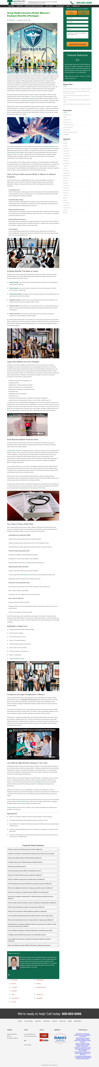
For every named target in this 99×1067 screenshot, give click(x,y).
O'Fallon (39, 983)
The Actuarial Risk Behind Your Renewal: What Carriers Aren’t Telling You (83, 1053)
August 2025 (65, 165)
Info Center (49, 6)
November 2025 (66, 158)
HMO (28, 562)
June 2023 (65, 195)
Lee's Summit (15, 998)
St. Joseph (14, 987)
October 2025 (66, 160)
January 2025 (66, 170)
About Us (19, 6)
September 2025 (66, 163)
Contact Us (76, 6)
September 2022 (66, 207)
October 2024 (66, 178)
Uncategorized (66, 134)
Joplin (13, 994)
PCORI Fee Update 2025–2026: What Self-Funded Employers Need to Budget (82, 1049)
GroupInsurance (71, 12)
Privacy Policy (46, 1021)
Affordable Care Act (67, 114)
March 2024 (65, 183)
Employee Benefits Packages (34, 6)
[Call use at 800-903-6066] (71, 2)
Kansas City (40, 994)
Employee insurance (67, 122)
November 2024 (66, 175)
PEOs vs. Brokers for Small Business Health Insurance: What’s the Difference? (83, 1045)
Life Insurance (13, 294)
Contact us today (11, 807)
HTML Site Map (77, 1021)
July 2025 (65, 168)
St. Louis (14, 1002)
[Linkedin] (9, 975)
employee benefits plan (50, 146)
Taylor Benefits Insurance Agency (15, 152)
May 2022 (65, 212)
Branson (14, 983)
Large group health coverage (16, 658)
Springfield (39, 998)
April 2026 (65, 145)
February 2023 (66, 202)
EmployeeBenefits (83, 12)
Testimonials (60, 6)
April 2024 (65, 180)
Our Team (11, 6)
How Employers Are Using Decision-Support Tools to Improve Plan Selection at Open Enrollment (82, 1040)
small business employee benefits (70, 132)
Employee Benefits (67, 119)
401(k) (42, 306)
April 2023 (65, 200)
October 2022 (66, 205)
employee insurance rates (68, 124)
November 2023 (66, 185)
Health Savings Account (26, 574)
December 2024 (66, 173)
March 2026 (65, 148)
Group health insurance (68, 127)
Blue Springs (40, 980)
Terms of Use (62, 1021)
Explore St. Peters (41, 987)
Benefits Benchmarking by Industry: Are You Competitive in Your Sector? (77, 88)
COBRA (64, 117)
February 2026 (66, 150)
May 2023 (65, 197)
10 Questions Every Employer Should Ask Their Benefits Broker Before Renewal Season (83, 1057)
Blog (68, 6)
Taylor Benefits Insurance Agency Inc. (50, 1065)
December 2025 (66, 155)
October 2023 (66, 188)
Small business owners (13, 450)
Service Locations (29, 1021)
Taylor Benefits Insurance (38, 782)
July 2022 (65, 210)
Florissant (14, 991)
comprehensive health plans (28, 98)
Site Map (70, 1021)
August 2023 (65, 192)
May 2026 (65, 143)
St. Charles (14, 980)
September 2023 (66, 190)
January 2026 (66, 153)
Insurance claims (66, 129)
